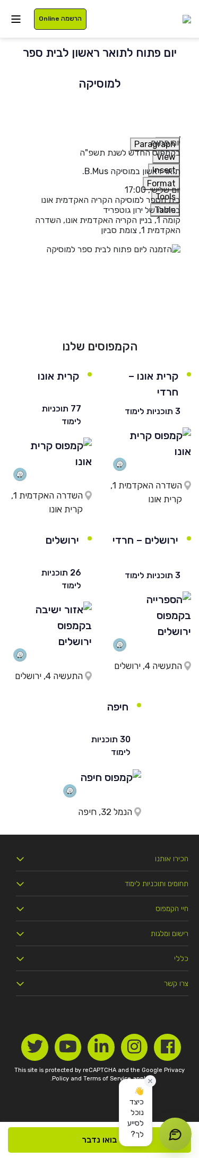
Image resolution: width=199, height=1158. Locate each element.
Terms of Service (107, 1078)
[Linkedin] (101, 1047)
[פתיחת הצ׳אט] (175, 1134)
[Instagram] (134, 1047)
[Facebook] (167, 1047)
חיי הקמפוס (171, 908)
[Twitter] (34, 1047)
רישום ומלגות (169, 933)
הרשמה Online (60, 18)
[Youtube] (68, 1047)
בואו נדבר (99, 1140)
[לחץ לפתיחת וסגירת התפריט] (16, 19)
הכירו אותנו (171, 858)
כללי (181, 958)
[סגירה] (150, 1081)
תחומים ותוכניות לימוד (156, 883)
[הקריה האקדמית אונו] (187, 19)
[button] (135, 1112)
